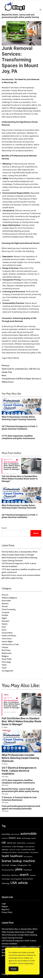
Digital (4, 618)
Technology (6, 662)
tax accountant (28, 879)
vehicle (23, 883)
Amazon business (15, 834)
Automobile (6, 601)
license (6, 861)
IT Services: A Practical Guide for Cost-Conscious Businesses (19, 798)
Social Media (6, 659)
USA (13, 883)
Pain (29, 865)
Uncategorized (7, 671)
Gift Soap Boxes (34, 852)
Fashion (5, 624)
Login (4, 904)
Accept (13, 969)
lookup (17, 861)
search (24, 875)
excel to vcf (12, 849)
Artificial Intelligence (9, 598)
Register (5, 906)
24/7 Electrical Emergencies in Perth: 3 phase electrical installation (19, 427)
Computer (6, 612)
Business (5, 603)
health (5, 856)
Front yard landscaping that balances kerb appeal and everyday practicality (21, 807)
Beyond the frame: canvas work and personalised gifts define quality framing (20, 15)
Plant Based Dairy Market (8, 870)
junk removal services (26, 108)
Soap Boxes (33, 875)
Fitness (18, 849)
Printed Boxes (28, 870)
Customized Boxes (6, 846)
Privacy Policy (7, 912)
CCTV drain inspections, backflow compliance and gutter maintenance (18, 437)
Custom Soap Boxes (29, 846)
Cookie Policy (29, 963)
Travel (4, 668)
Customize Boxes (30, 843)
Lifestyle (5, 647)
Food (4, 627)
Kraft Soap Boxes (28, 856)
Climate (5, 606)
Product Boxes (6, 875)
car (4, 842)
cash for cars (11, 843)
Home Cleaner (13, 358)
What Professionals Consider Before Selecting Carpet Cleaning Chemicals (19, 418)
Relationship (6, 653)
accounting (6, 834)
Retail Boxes (15, 875)
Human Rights (7, 641)
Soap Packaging (6, 879)
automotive (5, 838)
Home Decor (7, 638)
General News (7, 633)
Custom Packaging (17, 846)
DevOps (5, 615)
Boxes (19, 838)
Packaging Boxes (22, 865)
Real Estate (6, 650)
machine (29, 861)
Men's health (5, 865)
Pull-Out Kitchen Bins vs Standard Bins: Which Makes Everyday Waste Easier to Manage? (20, 478)
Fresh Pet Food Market (23, 852)
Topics (4, 665)
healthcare (16, 856)
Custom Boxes (21, 843)
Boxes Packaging (26, 838)
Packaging (13, 865)
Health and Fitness (9, 636)
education (5, 849)
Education (5, 621)
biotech (12, 838)
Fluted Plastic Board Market (28, 849)
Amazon (5, 595)
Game (4, 630)
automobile (28, 833)
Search (4, 528)
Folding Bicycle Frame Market (9, 852)
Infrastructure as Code (10, 644)
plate (18, 869)
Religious (5, 656)
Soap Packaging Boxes (16, 879)
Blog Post (5, 909)
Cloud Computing (8, 609)
